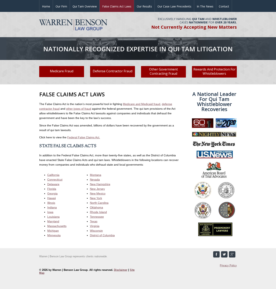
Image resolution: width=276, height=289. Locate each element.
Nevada (95, 179)
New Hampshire (100, 184)
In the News (205, 6)
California (53, 175)
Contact (224, 6)
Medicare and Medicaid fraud (141, 104)
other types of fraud (78, 108)
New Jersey (97, 188)
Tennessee (97, 216)
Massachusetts (56, 226)
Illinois (51, 202)
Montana (95, 175)
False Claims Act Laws (116, 6)
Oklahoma (96, 207)
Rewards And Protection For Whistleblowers (214, 71)
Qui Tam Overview (85, 6)
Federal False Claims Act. (83, 137)
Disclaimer (120, 269)
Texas (93, 221)
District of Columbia (102, 235)
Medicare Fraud (61, 71)
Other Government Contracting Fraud (163, 71)
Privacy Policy (228, 265)
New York (96, 198)
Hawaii (51, 198)
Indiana (52, 207)
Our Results (144, 6)
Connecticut (54, 179)
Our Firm (61, 6)
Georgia (52, 193)
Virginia (94, 226)
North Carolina (99, 202)
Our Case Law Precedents (174, 6)
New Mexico (97, 193)
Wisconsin (96, 230)
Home (46, 6)
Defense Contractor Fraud (112, 71)
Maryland (53, 221)
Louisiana (53, 216)
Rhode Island (98, 212)
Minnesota (54, 235)
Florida (51, 188)
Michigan (53, 230)
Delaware (53, 184)
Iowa (50, 212)
